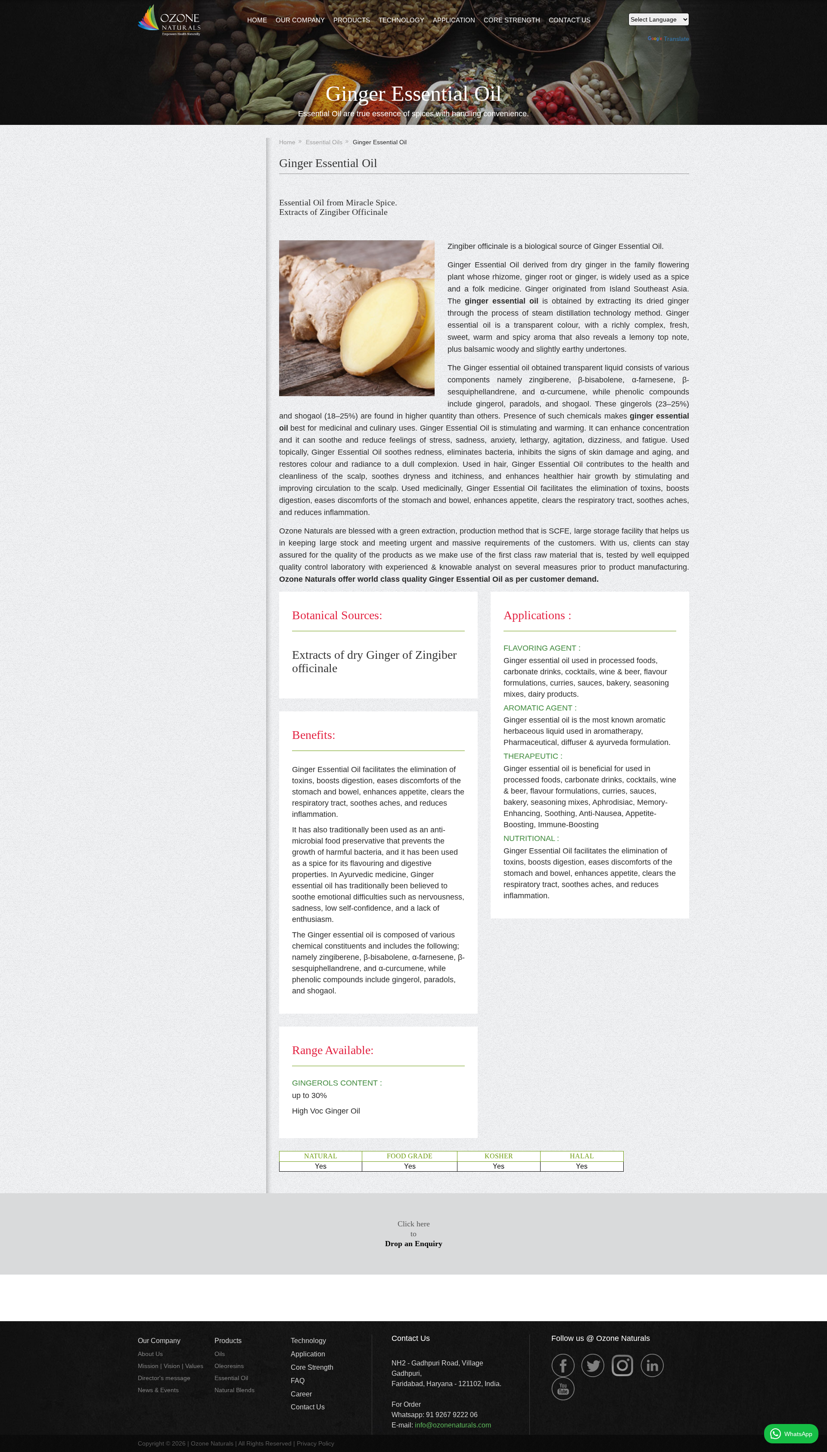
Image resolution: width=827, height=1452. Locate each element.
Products (351, 20)
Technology (401, 20)
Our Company (159, 1340)
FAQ (298, 1380)
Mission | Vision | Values (170, 1365)
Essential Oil (231, 1377)
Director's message (164, 1377)
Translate (676, 38)
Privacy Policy (315, 1443)
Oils (220, 1353)
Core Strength (512, 20)
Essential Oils (324, 142)
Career (301, 1394)
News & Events (158, 1390)
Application (454, 20)
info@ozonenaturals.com (453, 1425)
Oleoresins (229, 1365)
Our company (300, 20)
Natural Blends (235, 1390)
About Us (150, 1353)
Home (257, 20)
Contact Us (570, 20)
